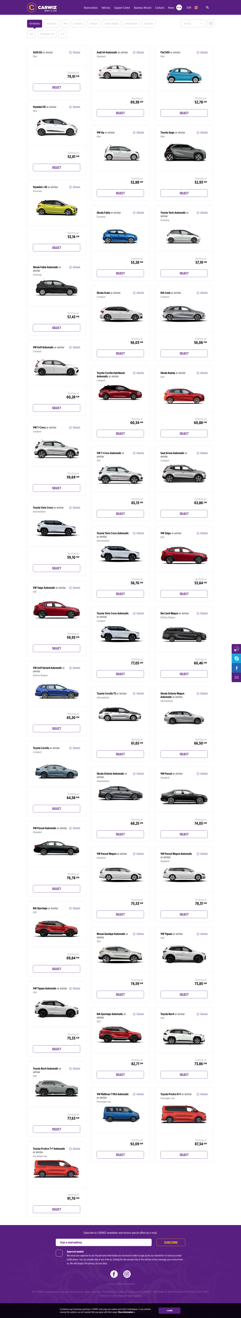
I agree (169, 1310)
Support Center (122, 7)
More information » (126, 1312)
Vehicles (105, 7)
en (196, 8)
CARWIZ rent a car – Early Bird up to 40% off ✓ (42, 7)
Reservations (91, 7)
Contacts (159, 7)
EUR (189, 7)
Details (76, 52)
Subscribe (171, 1242)
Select (56, 87)
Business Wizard (142, 7)
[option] (120, 72)
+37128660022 (108, 1291)
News (171, 7)
